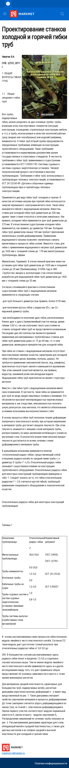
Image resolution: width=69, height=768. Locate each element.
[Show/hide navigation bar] (5, 14)
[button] (62, 14)
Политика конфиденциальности (51, 763)
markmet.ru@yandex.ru (13, 753)
